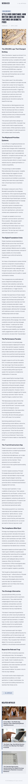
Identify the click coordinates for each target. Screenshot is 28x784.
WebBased (6, 3)
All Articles (8, 693)
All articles (22, 3)
